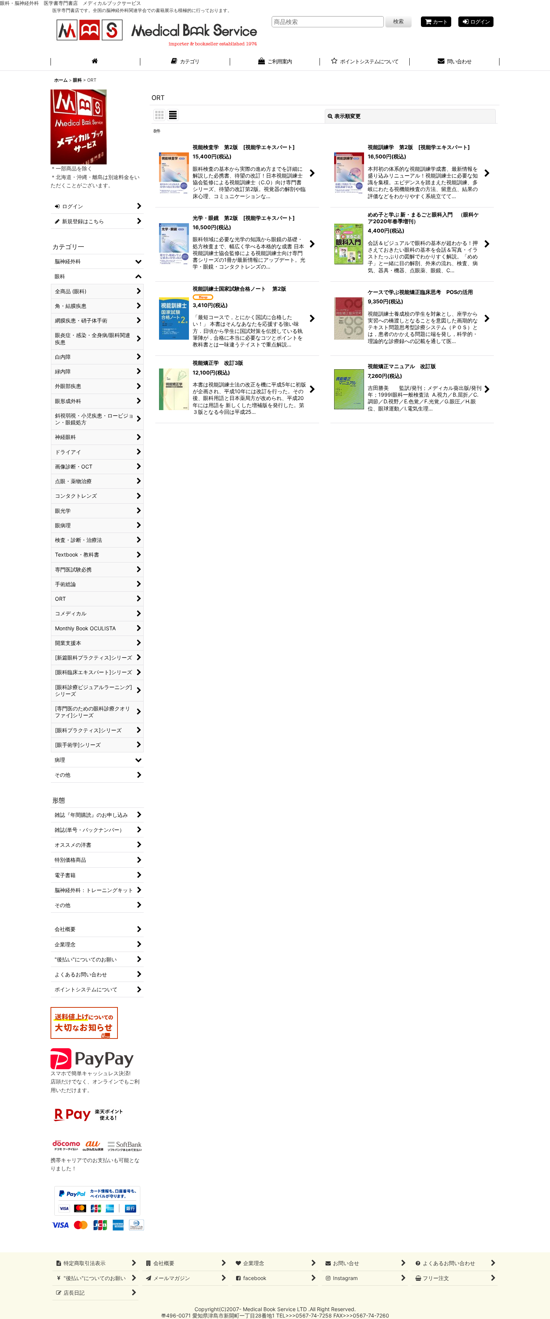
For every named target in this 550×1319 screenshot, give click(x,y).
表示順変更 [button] (347, 116)
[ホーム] (95, 62)
